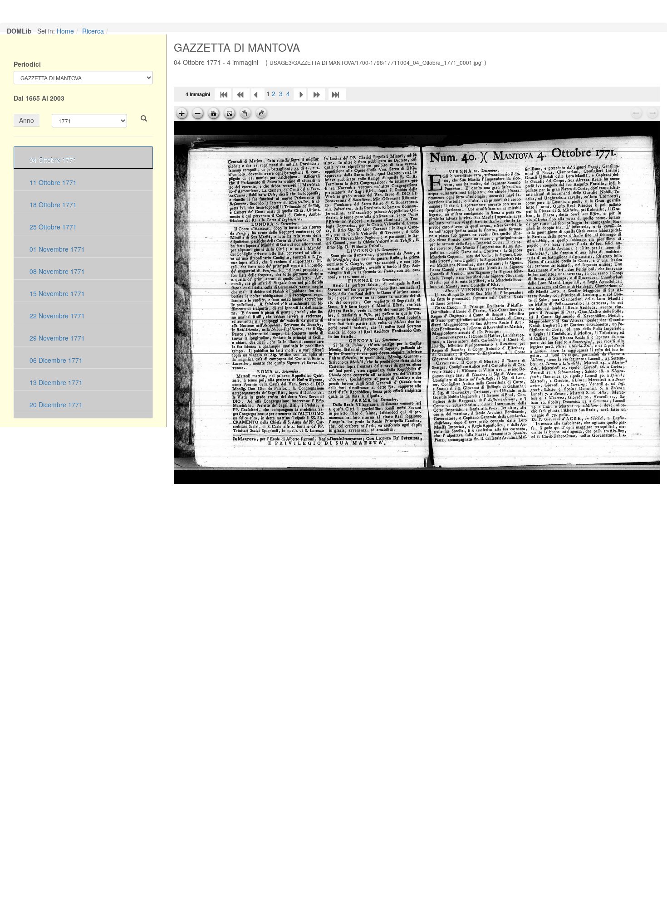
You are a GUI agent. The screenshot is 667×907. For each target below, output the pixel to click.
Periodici (27, 63)
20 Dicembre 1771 (55, 404)
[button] (144, 118)
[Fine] (337, 93)
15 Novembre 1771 (56, 293)
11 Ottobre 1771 (52, 182)
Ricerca (93, 30)
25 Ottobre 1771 (52, 226)
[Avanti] (300, 93)
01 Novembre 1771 (56, 249)
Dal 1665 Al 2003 (39, 97)
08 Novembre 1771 (56, 271)
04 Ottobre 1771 (52, 160)
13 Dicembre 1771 (55, 382)
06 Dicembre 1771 (55, 360)
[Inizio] (223, 93)
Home (65, 30)
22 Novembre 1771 (56, 315)
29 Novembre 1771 (56, 337)
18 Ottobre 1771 (52, 204)
